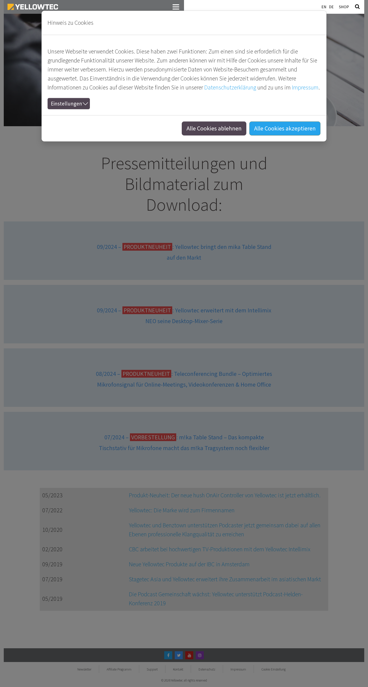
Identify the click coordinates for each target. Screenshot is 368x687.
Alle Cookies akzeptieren (285, 128)
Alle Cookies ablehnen (214, 128)
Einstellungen (66, 103)
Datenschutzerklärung (230, 87)
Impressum (305, 87)
